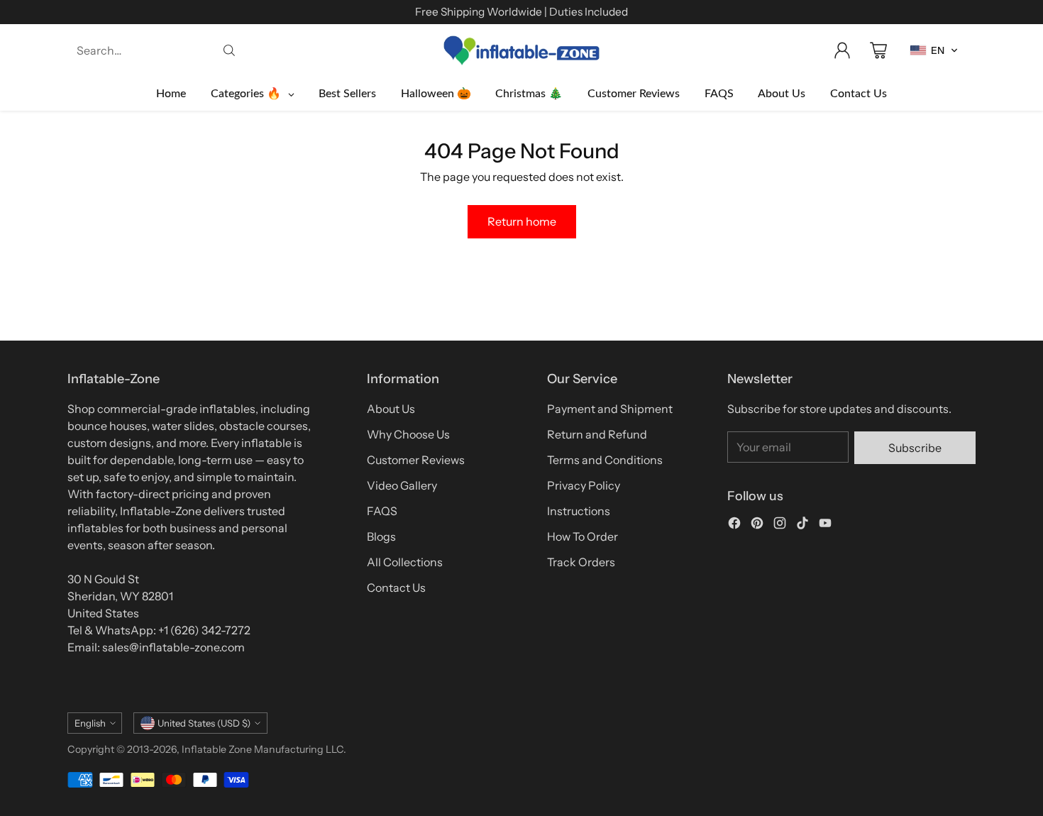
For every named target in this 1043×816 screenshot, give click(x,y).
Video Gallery (402, 485)
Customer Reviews (416, 460)
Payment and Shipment (610, 409)
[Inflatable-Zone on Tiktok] (802, 525)
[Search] (229, 50)
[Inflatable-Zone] (521, 50)
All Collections (405, 562)
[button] (934, 50)
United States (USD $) (204, 723)
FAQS (382, 511)
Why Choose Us (408, 434)
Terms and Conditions (605, 460)
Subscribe (915, 448)
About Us (391, 409)
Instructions (578, 511)
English (90, 723)
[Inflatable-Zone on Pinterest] (757, 525)
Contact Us (396, 587)
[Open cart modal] (878, 50)
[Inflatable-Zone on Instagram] (779, 525)
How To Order (582, 536)
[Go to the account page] (842, 50)
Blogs (381, 536)
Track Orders (581, 562)
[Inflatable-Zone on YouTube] (825, 525)
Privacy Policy (583, 485)
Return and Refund (597, 434)
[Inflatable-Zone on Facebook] (734, 525)
